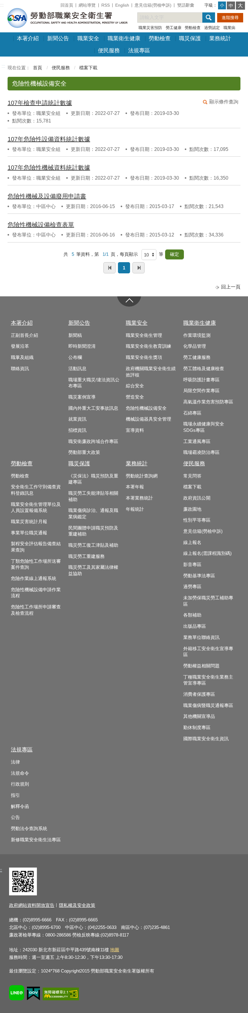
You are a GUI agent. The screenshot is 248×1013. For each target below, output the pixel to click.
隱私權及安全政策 (77, 905)
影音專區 (192, 564)
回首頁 (66, 5)
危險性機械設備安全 (146, 408)
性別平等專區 (196, 520)
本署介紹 (28, 38)
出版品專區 (194, 626)
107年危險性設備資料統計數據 (49, 139)
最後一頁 (138, 267)
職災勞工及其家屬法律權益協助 (93, 570)
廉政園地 (192, 509)
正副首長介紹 (24, 335)
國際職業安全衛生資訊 (206, 738)
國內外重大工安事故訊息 (93, 408)
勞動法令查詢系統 (29, 828)
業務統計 (220, 38)
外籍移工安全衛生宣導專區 (208, 651)
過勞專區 (192, 586)
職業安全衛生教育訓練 (148, 346)
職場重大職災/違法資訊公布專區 (93, 383)
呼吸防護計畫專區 (201, 379)
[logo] (67, 18)
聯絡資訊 (20, 368)
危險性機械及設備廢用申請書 (47, 196)
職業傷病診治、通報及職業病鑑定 (93, 513)
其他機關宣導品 (199, 716)
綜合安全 (135, 385)
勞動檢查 (193, 27)
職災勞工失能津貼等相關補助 (93, 496)
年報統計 (135, 509)
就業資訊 (77, 419)
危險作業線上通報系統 (33, 578)
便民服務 (109, 50)
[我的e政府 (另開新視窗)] (33, 994)
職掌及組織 (22, 357)
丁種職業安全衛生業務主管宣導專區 (208, 680)
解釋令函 (20, 806)
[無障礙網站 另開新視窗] (61, 995)
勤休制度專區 (196, 727)
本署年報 (135, 486)
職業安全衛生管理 (144, 335)
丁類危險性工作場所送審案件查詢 (36, 564)
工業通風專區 (196, 441)
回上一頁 (230, 286)
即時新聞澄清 (82, 346)
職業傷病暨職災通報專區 (208, 705)
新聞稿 (75, 335)
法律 (15, 762)
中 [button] (231, 5)
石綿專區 (192, 413)
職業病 (229, 27)
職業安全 (88, 38)
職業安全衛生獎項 (144, 357)
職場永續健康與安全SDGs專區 (203, 427)
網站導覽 (87, 5)
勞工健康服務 (196, 357)
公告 (15, 817)
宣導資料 (135, 430)
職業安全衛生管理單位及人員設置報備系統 (36, 507)
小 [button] (222, 5)
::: (2, 5)
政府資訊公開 (196, 498)
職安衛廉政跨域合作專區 (93, 441)
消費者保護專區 (199, 694)
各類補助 (192, 615)
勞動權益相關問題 (201, 665)
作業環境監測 (196, 335)
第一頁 (109, 267)
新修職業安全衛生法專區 (36, 839)
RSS (105, 5)
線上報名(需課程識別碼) (207, 553)
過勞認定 (212, 27)
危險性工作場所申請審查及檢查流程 (36, 610)
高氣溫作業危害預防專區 (208, 401)
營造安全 (135, 397)
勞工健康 (173, 27)
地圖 (114, 949)
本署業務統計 (139, 498)
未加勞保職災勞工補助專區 (208, 601)
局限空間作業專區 (201, 390)
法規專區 (139, 50)
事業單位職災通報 (29, 532)
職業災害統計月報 (29, 521)
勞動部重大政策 (84, 452)
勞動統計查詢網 (142, 476)
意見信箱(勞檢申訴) (153, 5)
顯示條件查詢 (223, 101)
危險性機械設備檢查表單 (41, 224)
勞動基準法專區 (199, 575)
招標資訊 (77, 430)
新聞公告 (58, 38)
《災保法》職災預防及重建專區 (93, 479)
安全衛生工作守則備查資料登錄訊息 (36, 490)
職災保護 (190, 38)
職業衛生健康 (124, 38)
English (122, 5)
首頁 (37, 67)
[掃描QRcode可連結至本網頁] (23, 893)
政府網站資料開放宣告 (31, 905)
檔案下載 (88, 67)
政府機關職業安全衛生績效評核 (151, 371)
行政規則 (20, 784)
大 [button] (240, 5)
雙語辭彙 (185, 5)
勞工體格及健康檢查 (203, 368)
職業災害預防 (150, 27)
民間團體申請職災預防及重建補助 (93, 531)
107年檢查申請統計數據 (40, 102)
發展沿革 (20, 346)
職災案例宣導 (82, 397)
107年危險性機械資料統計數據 (49, 167)
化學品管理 (194, 346)
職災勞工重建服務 (86, 556)
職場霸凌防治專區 (201, 452)
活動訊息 (77, 368)
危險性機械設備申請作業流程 (36, 592)
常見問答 (192, 476)
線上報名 (192, 542)
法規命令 (20, 773)
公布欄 (75, 357)
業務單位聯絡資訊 (201, 637)
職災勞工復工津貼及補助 (93, 545)
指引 (15, 795)
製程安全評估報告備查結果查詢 (36, 546)
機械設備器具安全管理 (148, 419)
